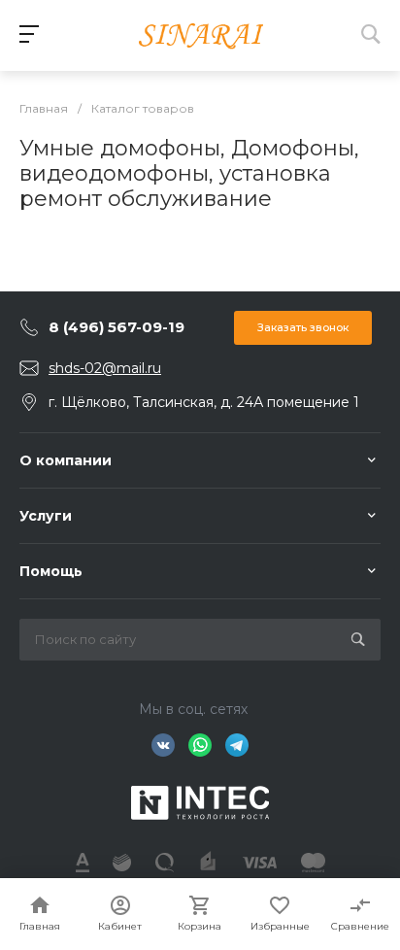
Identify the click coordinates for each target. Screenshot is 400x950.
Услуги (45, 516)
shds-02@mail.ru (105, 368)
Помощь (51, 571)
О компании (65, 460)
